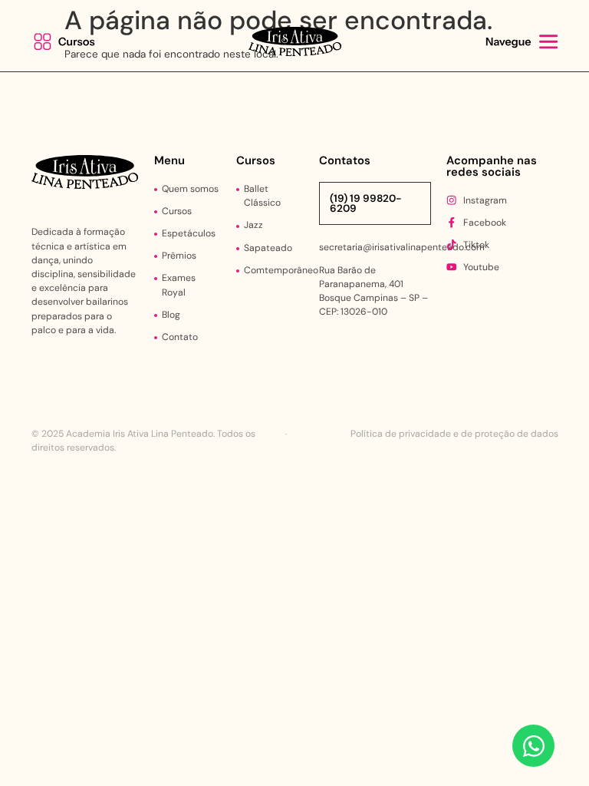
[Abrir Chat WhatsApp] (533, 746)
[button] (67, 42)
